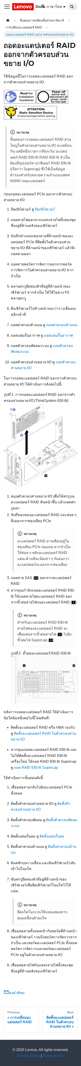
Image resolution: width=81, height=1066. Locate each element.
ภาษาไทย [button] (54, 7)
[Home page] (8, 20)
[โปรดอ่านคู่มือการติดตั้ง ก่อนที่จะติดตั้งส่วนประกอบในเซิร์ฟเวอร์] (20, 102)
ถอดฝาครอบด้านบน (61, 325)
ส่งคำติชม (17, 993)
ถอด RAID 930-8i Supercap (36, 767)
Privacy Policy (28, 1056)
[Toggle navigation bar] (7, 6)
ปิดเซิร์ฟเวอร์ (45, 209)
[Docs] (23, 6)
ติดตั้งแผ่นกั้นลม (52, 836)
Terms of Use (53, 1056)
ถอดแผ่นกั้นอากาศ (58, 335)
